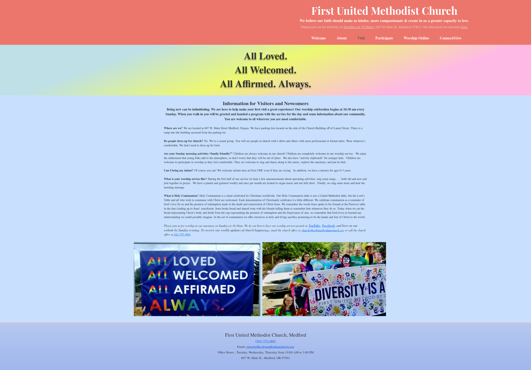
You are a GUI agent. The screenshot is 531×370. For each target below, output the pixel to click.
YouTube (314, 225)
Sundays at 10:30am (359, 27)
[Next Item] (378, 279)
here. (464, 27)
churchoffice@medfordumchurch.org (322, 230)
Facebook (328, 225)
